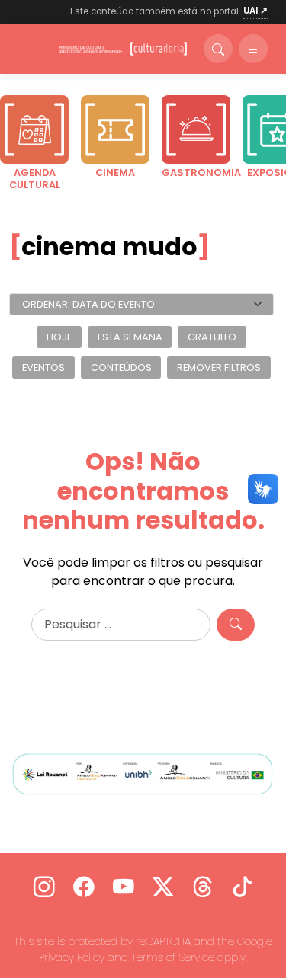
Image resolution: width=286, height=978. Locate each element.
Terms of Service (172, 957)
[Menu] (253, 48)
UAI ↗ (255, 11)
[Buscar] (218, 48)
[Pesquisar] (236, 625)
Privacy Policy (71, 957)
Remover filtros (219, 367)
